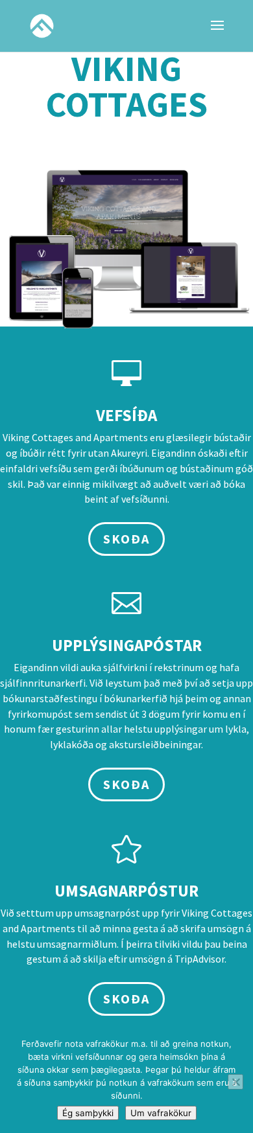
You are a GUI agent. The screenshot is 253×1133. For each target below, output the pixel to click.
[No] (235, 1082)
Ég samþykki (88, 1113)
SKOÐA (126, 539)
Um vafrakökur (160, 1113)
